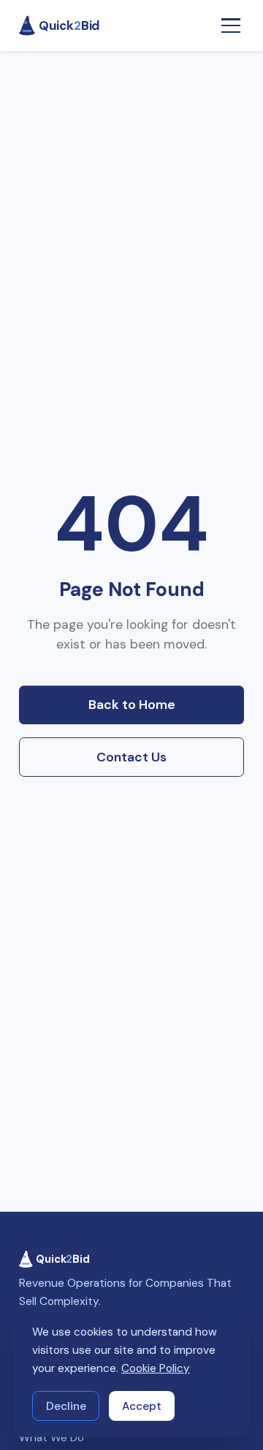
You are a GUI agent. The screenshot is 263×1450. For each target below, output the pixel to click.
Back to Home (131, 705)
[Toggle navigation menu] (230, 26)
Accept (141, 1406)
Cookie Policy (155, 1368)
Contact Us (131, 757)
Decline (66, 1406)
